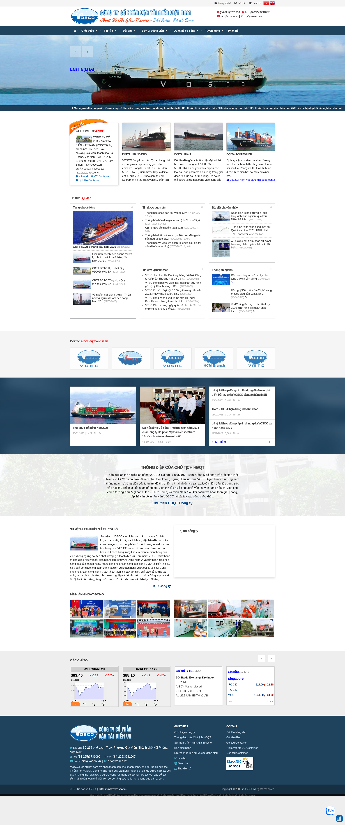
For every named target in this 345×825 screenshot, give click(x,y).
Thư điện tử (184, 768)
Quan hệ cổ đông (184, 30)
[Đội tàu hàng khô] (146, 136)
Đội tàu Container (239, 154)
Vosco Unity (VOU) (86, 69)
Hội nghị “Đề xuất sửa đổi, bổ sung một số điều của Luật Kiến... (251, 294)
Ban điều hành (182, 747)
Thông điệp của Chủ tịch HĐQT (172, 467)
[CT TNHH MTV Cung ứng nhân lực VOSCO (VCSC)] (89, 358)
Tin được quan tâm (154, 207)
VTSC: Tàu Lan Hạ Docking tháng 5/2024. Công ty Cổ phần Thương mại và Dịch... (173, 277)
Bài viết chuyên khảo (225, 207)
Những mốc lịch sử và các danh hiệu (196, 752)
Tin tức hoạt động (84, 207)
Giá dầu (238, 672)
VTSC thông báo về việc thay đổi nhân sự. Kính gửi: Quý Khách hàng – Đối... (173, 284)
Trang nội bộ (224, 3)
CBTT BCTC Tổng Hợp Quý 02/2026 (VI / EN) (109, 282)
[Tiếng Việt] (266, 3)
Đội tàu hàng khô (134, 154)
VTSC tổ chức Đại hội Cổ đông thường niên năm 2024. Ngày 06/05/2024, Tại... (173, 292)
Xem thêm (219, 442)
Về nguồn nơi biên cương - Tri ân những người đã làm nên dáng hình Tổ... (111, 298)
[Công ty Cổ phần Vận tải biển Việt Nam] (75, 30)
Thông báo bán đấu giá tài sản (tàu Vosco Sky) (172, 222)
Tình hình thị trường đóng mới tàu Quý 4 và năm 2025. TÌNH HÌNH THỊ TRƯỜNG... (250, 230)
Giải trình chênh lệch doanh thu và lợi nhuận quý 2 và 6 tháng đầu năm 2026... (112, 257)
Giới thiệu (87, 30)
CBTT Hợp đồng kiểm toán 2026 (171, 229)
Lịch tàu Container (89, 180)
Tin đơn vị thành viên (155, 269)
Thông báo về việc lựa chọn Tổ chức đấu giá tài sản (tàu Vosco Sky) (173, 244)
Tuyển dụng (212, 30)
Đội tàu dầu (182, 154)
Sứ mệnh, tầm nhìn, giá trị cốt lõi (94, 529)
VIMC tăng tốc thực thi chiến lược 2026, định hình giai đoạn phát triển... (251, 308)
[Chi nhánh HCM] (214, 358)
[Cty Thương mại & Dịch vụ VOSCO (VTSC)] (131, 358)
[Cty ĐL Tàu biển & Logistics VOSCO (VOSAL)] (172, 358)
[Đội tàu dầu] (198, 136)
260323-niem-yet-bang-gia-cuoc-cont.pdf (253, 179)
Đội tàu (127, 30)
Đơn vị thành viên (153, 30)
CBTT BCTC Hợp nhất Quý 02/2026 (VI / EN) (109, 270)
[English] (272, 3)
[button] (75, 51)
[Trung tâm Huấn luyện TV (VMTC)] (256, 358)
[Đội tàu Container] (250, 136)
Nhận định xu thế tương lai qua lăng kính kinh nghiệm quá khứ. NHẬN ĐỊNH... (249, 216)
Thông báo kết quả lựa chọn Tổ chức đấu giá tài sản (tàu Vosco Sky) (173, 237)
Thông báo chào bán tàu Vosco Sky (173, 214)
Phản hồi (233, 30)
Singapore (236, 678)
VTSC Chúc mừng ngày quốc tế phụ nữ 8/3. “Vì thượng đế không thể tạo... (173, 307)
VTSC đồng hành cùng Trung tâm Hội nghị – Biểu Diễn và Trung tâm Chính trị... (172, 299)
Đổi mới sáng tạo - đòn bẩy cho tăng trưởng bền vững (250, 277)
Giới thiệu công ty (184, 732)
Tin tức (108, 30)
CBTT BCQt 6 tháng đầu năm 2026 (101, 246)
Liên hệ (241, 3)
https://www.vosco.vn (112, 789)
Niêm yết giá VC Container (94, 176)
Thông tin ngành (222, 269)
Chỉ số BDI (188, 671)
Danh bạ (256, 3)
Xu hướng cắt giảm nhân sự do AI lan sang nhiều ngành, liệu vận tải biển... (251, 244)
